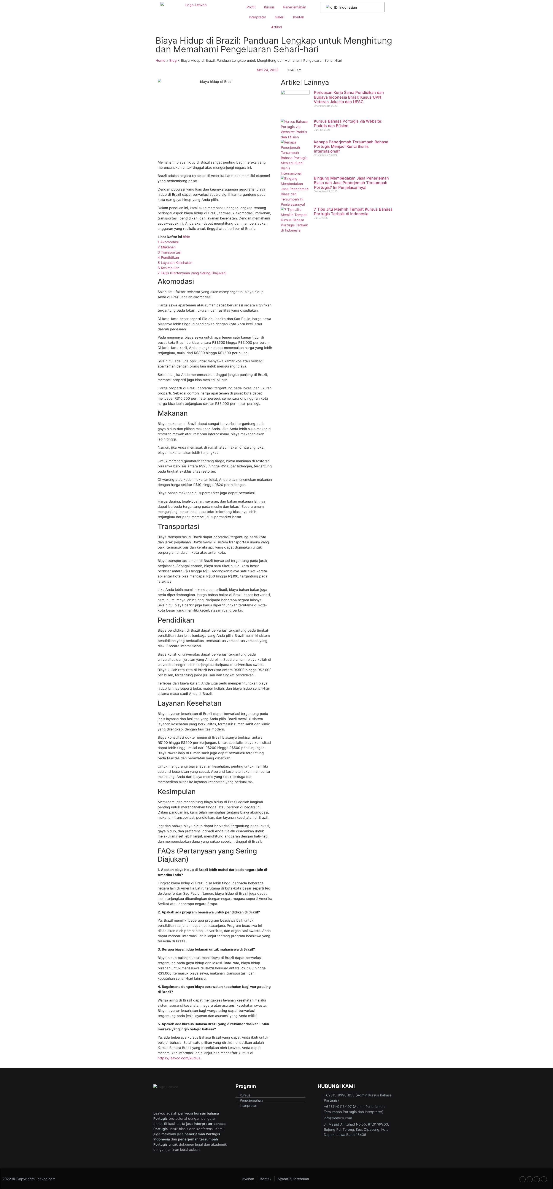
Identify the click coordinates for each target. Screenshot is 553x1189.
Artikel (276, 27)
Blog (173, 60)
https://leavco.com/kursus (179, 1058)
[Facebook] (523, 1179)
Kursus (269, 7)
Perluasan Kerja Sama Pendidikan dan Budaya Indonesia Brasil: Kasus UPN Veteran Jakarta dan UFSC (349, 97)
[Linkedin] (544, 1179)
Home (160, 60)
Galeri (279, 17)
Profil (251, 7)
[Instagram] (530, 1179)
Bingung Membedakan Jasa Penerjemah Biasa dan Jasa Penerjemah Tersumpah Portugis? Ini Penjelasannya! (351, 183)
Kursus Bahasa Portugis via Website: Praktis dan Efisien (348, 123)
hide (186, 237)
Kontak (298, 17)
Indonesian (347, 7)
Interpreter (257, 17)
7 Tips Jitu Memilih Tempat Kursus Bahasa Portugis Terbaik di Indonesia (353, 211)
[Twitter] (537, 1179)
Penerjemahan (294, 7)
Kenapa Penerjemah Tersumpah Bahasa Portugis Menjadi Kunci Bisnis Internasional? (351, 146)
